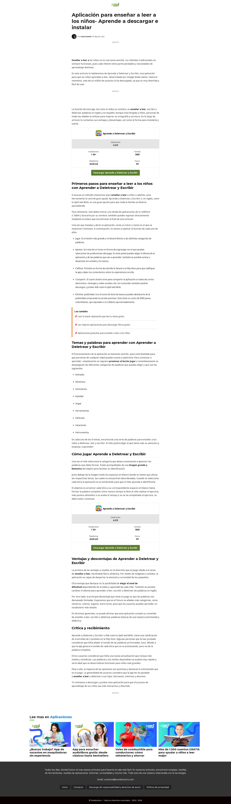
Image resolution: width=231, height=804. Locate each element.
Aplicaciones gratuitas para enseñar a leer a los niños (104, 333)
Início (65, 787)
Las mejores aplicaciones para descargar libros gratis (104, 324)
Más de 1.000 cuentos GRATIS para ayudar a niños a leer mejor (178, 752)
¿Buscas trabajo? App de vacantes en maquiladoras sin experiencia (48, 752)
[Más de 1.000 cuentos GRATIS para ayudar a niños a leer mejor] (179, 745)
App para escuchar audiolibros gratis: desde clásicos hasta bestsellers (90, 752)
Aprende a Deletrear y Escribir (119, 133)
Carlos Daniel (86, 36)
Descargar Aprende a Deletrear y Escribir (115, 172)
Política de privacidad (158, 787)
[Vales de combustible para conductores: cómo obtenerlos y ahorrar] (136, 745)
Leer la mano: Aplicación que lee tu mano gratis (101, 316)
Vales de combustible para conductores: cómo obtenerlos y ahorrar (134, 752)
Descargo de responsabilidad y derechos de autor (115, 787)
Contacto (78, 787)
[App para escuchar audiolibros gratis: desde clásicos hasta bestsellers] (93, 745)
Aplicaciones (61, 717)
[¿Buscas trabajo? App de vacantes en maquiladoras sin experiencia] (50, 745)
